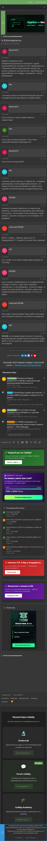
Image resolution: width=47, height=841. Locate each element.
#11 (44, 311)
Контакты (5, 698)
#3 (44, 115)
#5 (44, 159)
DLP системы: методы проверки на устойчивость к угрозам (23, 411)
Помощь (34, 698)
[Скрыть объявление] (43, 13)
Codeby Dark (6, 695)
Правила (14, 698)
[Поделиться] (41, 58)
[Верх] (9, 701)
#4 (44, 137)
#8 (44, 235)
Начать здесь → (13, 462)
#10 (44, 279)
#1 (44, 58)
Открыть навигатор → (23, 497)
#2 (44, 92)
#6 (44, 178)
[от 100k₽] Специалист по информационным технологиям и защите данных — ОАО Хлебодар (25, 424)
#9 (44, 257)
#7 (44, 205)
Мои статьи (16, 385)
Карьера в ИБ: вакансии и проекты (29, 429)
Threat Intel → (12, 572)
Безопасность (24, 698)
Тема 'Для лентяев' (13, 512)
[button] (3, 7)
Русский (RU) (18, 695)
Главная (5, 702)
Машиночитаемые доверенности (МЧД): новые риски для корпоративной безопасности (23, 380)
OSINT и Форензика (23, 400)
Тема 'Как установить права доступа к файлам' (23, 519)
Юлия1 (9, 385)
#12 (44, 333)
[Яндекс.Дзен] (31, 355)
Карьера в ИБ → (13, 595)
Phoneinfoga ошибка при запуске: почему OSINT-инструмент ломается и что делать (25, 395)
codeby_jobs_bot (12, 429)
